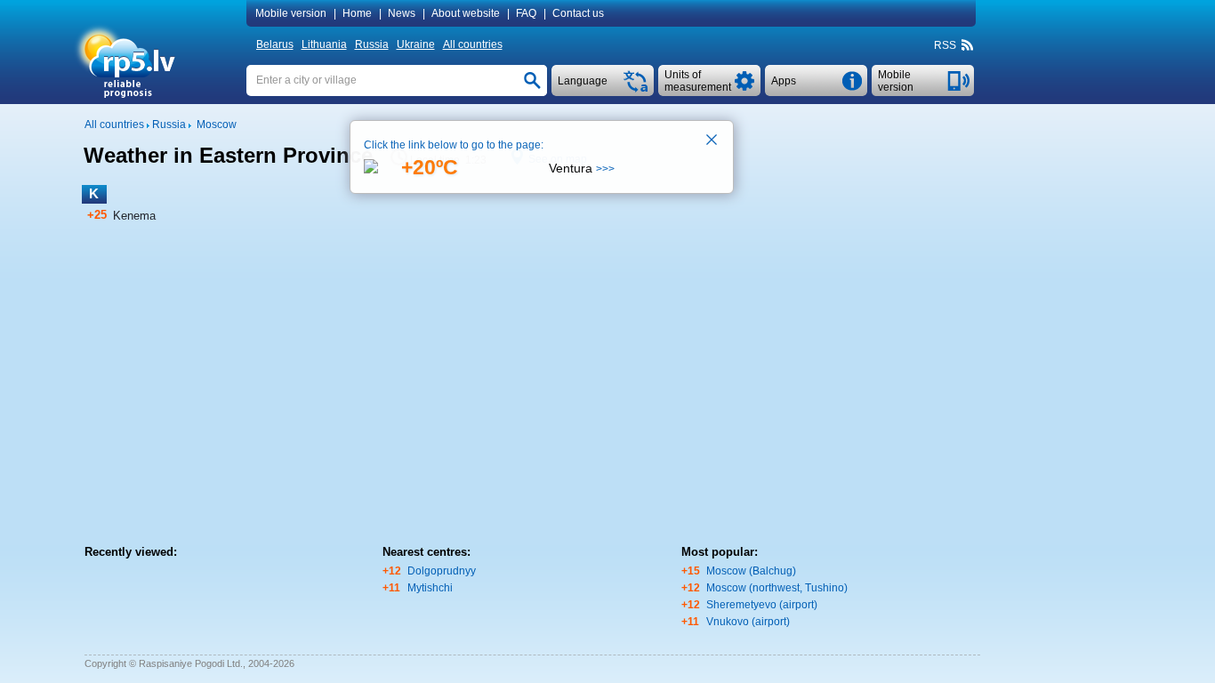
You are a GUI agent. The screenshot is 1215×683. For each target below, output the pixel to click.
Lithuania (324, 44)
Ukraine (416, 44)
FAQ (526, 13)
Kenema (134, 215)
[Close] (712, 141)
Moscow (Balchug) (751, 571)
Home (357, 13)
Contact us (578, 13)
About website (465, 13)
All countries (473, 44)
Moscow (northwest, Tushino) (777, 588)
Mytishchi (430, 588)
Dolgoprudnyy (441, 571)
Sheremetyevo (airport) (761, 605)
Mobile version (290, 13)
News (401, 13)
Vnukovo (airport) (748, 621)
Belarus (275, 44)
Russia (372, 44)
